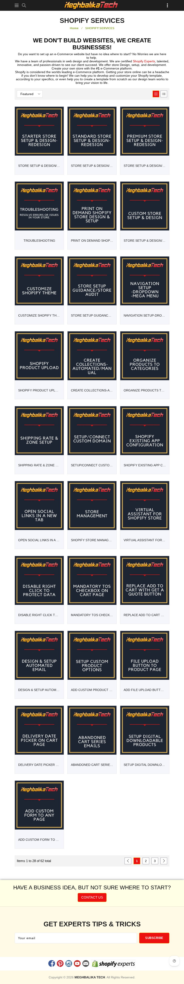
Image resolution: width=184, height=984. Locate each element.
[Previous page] (128, 861)
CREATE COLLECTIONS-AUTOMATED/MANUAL (92, 390)
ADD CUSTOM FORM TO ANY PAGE (39, 839)
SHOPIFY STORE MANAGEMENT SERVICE (92, 540)
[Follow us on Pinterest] (60, 964)
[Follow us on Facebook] (51, 964)
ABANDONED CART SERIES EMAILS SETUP (92, 765)
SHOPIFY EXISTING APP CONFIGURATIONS (145, 465)
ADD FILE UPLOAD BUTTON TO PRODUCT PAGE (145, 690)
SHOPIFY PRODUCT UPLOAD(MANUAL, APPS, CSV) (39, 390)
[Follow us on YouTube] (77, 964)
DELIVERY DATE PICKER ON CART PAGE (39, 765)
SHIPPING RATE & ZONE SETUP (39, 465)
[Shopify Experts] (113, 965)
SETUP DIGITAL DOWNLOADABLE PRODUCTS (145, 765)
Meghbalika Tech (89, 977)
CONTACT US (92, 897)
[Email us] (86, 964)
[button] (17, 5)
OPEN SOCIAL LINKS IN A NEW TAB (39, 540)
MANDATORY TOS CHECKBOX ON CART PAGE (92, 615)
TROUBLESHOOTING (39, 240)
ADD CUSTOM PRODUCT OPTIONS (92, 690)
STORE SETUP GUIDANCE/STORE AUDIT (92, 315)
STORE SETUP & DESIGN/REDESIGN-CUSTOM (145, 240)
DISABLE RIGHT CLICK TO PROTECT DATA (39, 615)
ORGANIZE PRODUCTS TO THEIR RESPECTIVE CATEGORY (145, 390)
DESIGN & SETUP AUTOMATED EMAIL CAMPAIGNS (39, 690)
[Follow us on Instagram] (68, 964)
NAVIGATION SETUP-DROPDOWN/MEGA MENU (145, 315)
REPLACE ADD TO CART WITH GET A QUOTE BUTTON (145, 615)
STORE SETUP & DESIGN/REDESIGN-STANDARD (92, 165)
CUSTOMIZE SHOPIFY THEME (39, 315)
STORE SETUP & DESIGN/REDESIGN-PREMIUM (145, 165)
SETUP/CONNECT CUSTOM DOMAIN (92, 465)
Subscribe (154, 938)
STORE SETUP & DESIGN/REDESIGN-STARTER (39, 165)
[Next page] (163, 861)
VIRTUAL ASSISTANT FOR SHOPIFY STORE (145, 540)
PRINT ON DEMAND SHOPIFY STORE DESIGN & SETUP (92, 240)
